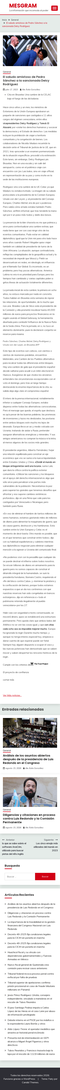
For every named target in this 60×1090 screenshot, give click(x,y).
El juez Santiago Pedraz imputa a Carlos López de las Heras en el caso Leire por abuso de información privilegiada (31, 1011)
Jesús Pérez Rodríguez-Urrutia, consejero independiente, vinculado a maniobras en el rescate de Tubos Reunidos (30, 999)
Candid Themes (30, 1082)
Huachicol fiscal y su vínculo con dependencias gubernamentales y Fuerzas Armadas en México (30, 956)
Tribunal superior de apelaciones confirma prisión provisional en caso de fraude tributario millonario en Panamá (31, 986)
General (7, 71)
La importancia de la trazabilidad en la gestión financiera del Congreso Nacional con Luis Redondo (31, 925)
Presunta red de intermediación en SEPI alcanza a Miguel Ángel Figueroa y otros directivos (28, 1041)
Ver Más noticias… (12, 695)
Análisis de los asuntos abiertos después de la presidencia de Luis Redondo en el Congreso (28, 759)
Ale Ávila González (31, 89)
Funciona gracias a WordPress (19, 1078)
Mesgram (23, 5)
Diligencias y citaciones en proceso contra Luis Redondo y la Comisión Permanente (29, 818)
